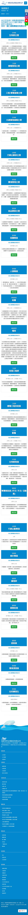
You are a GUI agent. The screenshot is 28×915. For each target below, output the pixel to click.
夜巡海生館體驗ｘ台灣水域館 (8, 824)
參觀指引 (4, 873)
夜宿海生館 (4, 781)
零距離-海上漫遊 (5, 815)
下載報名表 (4, 844)
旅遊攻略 (4, 884)
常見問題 (4, 888)
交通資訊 (4, 870)
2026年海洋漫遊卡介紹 (7, 886)
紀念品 (3, 841)
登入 (3, 855)
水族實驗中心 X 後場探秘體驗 (8, 826)
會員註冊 (4, 857)
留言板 (3, 891)
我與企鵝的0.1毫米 (6, 810)
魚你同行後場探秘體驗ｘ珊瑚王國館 (9, 817)
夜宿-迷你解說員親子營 (7, 812)
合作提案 (4, 757)
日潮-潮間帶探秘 (5, 821)
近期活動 (4, 768)
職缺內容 (14, 57)
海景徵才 (4, 759)
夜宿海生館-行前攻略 (6, 797)
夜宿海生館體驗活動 (6, 808)
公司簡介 (4, 755)
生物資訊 (4, 770)
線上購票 (4, 839)
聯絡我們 (4, 893)
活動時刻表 (4, 875)
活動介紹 (4, 786)
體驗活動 (4, 837)
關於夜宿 (4, 784)
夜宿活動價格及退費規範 (7, 795)
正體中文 (22, 911)
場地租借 (4, 877)
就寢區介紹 (4, 788)
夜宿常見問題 (5, 799)
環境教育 (4, 879)
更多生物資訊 (5, 773)
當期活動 (4, 766)
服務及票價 (4, 868)
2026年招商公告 (5, 882)
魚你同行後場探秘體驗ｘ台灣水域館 (9, 819)
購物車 (3, 846)
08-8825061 (12, 904)
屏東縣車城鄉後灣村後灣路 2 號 (11, 902)
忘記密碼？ (4, 859)
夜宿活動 (4, 835)
